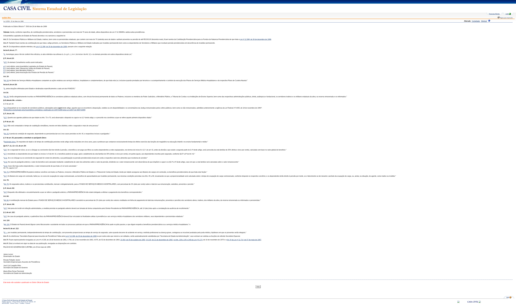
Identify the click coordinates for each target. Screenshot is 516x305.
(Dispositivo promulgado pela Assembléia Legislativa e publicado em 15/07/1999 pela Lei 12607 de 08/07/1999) (44, 110)
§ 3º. (5, 208)
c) (4, 70)
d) (4, 72)
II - (5, 54)
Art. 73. (6, 172)
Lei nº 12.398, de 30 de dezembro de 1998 (255, 39)
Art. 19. (6, 80)
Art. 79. (6, 184)
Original (484, 21)
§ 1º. (6, 108)
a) (4, 66)
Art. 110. (7, 224)
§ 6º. (5, 150)
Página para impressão (506, 18)
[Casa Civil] (473, 304)
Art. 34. (6, 97)
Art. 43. (6, 134)
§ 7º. (5, 154)
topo (507, 297)
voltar (507, 14)
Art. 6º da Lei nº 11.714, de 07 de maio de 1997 (244, 240)
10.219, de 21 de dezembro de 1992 (159, 240)
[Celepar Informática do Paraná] (458, 302)
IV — (5, 232)
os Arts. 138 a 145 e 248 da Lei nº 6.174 (188, 240)
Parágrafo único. (10, 142)
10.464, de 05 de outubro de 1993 (132, 240)
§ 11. (5, 158)
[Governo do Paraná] (480, 302)
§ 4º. (5, 126)
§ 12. (6, 162)
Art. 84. (6, 200)
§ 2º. (5, 118)
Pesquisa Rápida (494, 14)
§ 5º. (5, 62)
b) (4, 68)
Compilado (476, 21)
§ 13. (6, 166)
